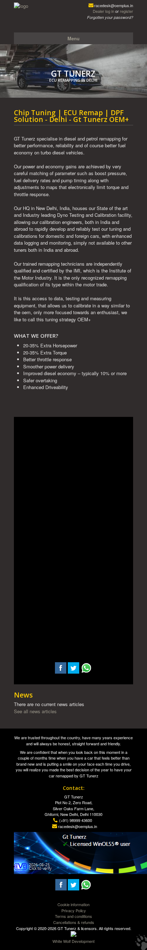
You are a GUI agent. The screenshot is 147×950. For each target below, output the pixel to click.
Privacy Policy (73, 910)
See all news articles (35, 711)
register (126, 11)
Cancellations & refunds (73, 922)
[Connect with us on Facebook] (60, 671)
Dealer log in (103, 11)
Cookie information (73, 904)
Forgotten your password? (110, 17)
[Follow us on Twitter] (73, 671)
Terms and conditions (73, 916)
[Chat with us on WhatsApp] (86, 671)
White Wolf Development (73, 941)
